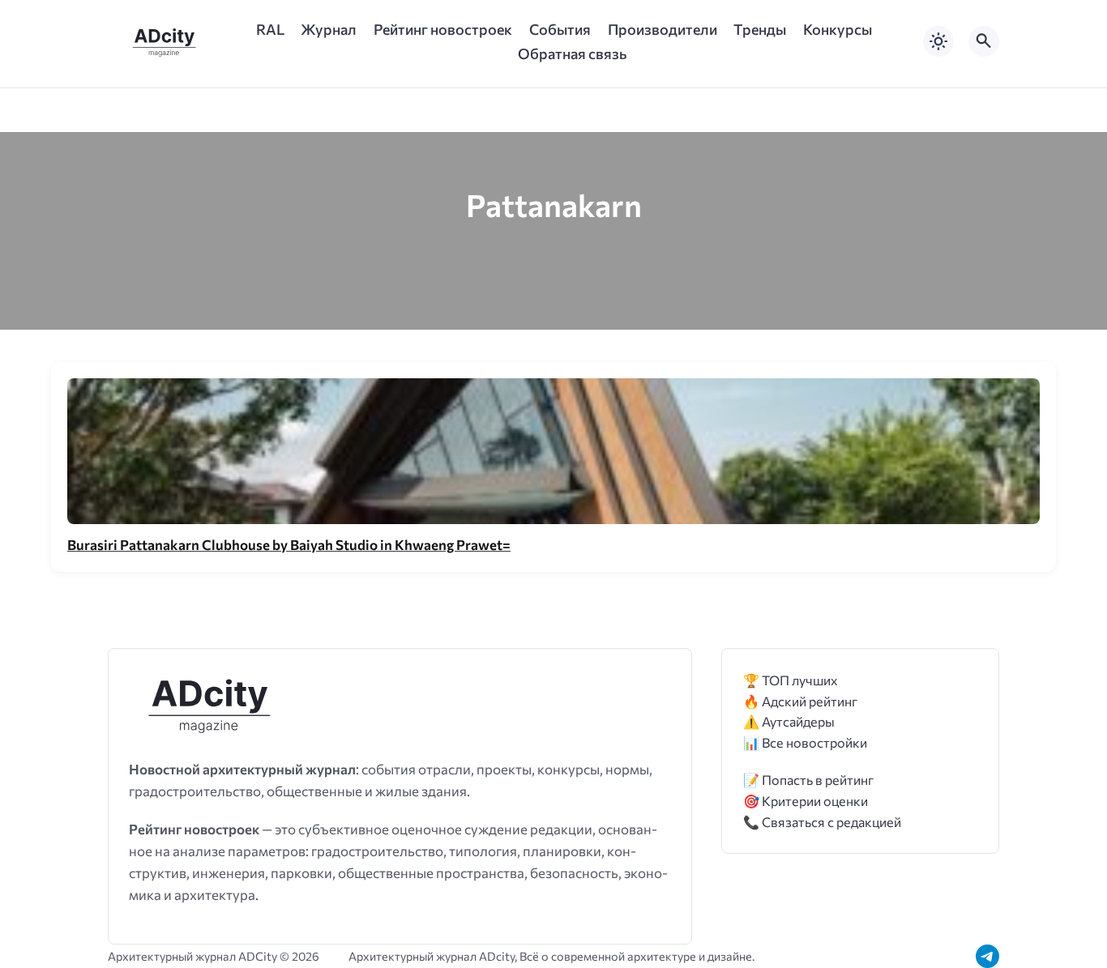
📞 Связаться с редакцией (822, 821)
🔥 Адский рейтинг (800, 701)
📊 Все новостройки (805, 742)
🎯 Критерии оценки (805, 800)
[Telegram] (987, 956)
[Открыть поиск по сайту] (983, 41)
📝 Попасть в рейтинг (808, 779)
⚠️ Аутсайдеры (789, 721)
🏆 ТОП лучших (790, 680)
